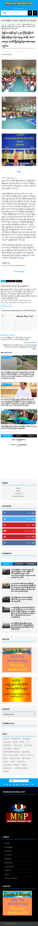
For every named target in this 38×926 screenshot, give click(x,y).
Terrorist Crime (20, 768)
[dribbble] (20, 784)
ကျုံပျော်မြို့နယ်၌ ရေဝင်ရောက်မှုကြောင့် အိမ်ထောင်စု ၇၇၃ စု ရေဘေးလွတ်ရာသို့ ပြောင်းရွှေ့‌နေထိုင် (19, 427)
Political (21, 761)
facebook (30, 436)
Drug (22, 742)
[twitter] (7, 784)
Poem (13, 761)
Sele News (7, 765)
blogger (7, 436)
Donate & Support (18, 496)
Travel (6, 771)
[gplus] (10, 784)
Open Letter (15, 758)
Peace (5, 761)
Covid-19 (8, 855)
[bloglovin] (17, 784)
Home (4, 24)
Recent (6, 564)
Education (18, 745)
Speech (16, 765)
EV (28, 742)
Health (16, 748)
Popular (19, 564)
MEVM (23, 755)
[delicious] (33, 784)
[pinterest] (14, 784)
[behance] (26, 784)
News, (22, 51)
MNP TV (30, 755)
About (18, 491)
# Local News (10, 281)
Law (5, 755)
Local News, (16, 51)
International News (11, 752)
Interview (26, 752)
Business (26, 738)
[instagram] (30, 784)
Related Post (6, 352)
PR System (26, 758)
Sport (24, 765)
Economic (7, 745)
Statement (7, 768)
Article (6, 738)
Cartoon (7, 742)
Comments (31, 564)
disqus (18, 436)
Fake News (7, 748)
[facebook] (4, 784)
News (18, 24)
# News (19, 281)
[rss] (23, 784)
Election (28, 745)
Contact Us (18, 493)
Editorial (8, 859)
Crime (15, 742)
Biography (16, 738)
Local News (11, 24)
